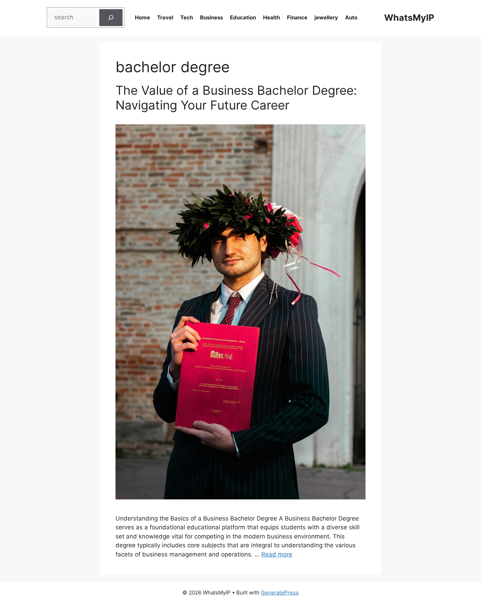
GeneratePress (280, 592)
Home (142, 17)
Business (211, 17)
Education (243, 17)
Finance (297, 17)
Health (271, 17)
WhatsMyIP (409, 17)
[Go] (111, 17)
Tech (186, 17)
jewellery (326, 17)
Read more (276, 554)
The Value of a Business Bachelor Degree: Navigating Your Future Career (236, 97)
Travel (165, 17)
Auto (351, 17)
